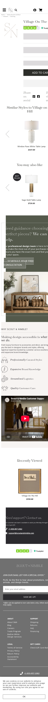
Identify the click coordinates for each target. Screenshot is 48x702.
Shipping (34, 622)
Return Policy (13, 654)
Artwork (5, 16)
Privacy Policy (13, 651)
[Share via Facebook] (38, 96)
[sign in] (34, 10)
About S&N (12, 622)
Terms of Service (14, 648)
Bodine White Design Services (14, 635)
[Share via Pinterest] (34, 96)
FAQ (32, 628)
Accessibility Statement (13, 658)
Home (3, 15)
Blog (9, 625)
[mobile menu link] (4, 11)
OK (24, 696)
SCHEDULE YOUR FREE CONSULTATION (19, 263)
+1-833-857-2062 (15, 529)
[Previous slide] (7, 134)
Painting (12, 16)
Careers (10, 628)
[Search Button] (16, 10)
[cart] (40, 10)
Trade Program (14, 631)
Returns (33, 625)
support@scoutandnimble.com (21, 533)
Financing (34, 631)
